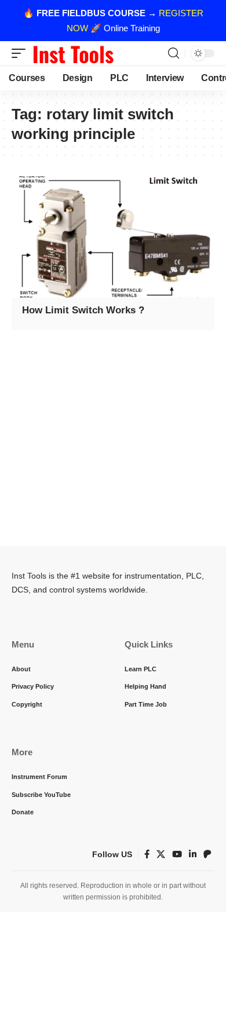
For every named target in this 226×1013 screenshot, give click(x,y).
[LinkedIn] (192, 854)
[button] (21, 53)
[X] (161, 854)
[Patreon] (207, 854)
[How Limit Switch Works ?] (113, 237)
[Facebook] (146, 854)
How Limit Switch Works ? (83, 310)
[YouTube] (177, 854)
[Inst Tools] (73, 53)
